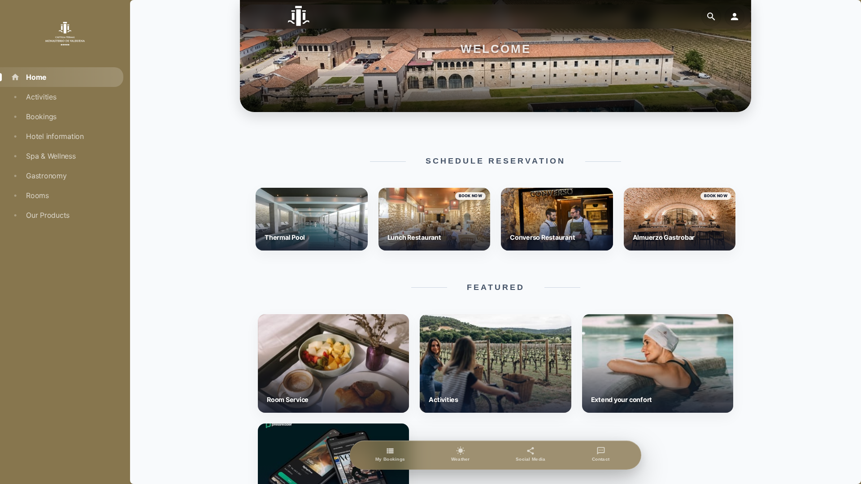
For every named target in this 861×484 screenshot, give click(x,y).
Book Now (470, 195)
